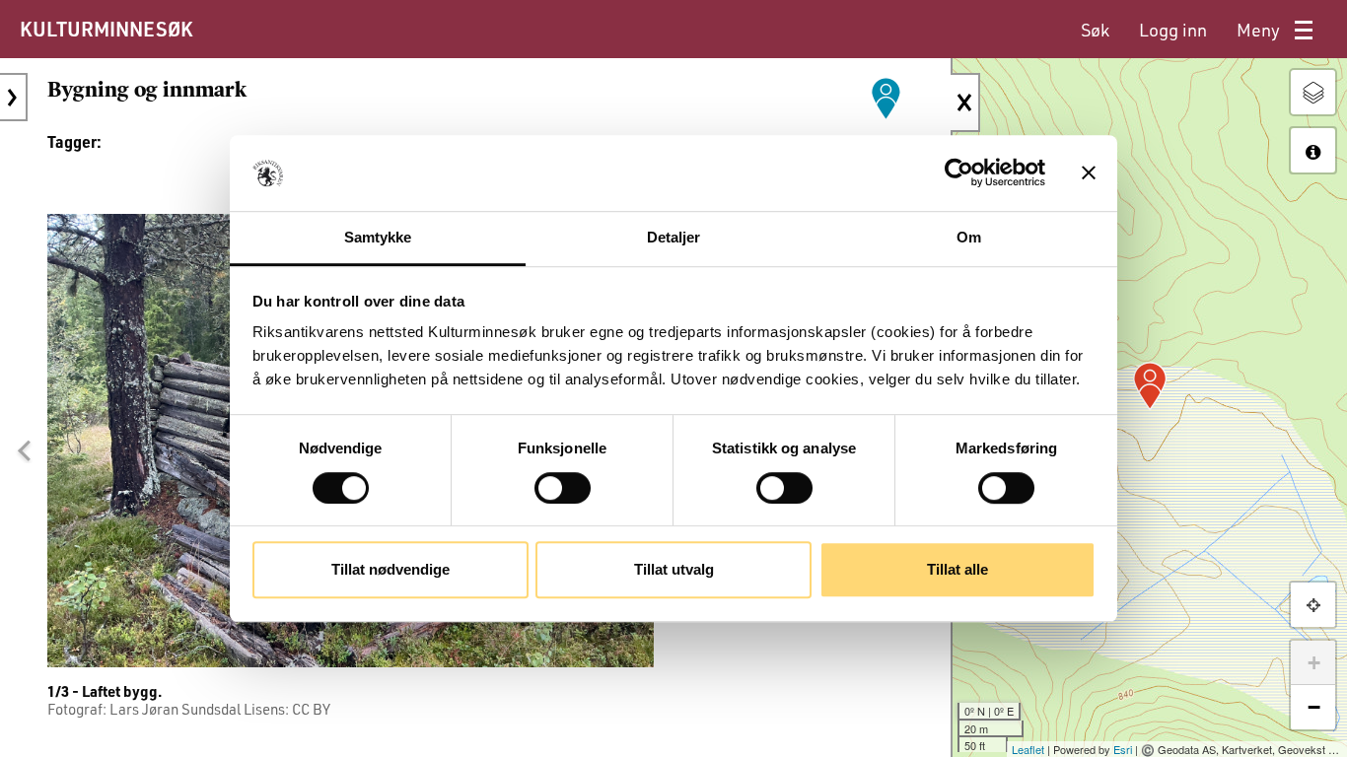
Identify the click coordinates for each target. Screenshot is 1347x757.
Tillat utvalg (674, 569)
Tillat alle (957, 569)
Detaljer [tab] (674, 237)
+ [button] (1314, 663)
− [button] (1314, 707)
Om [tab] (969, 237)
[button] (23, 450)
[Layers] (1313, 92)
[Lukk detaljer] (965, 102)
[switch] (562, 488)
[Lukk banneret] (1089, 173)
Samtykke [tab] (378, 237)
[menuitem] (1095, 30)
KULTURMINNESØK (106, 28)
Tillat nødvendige (390, 569)
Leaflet (1028, 749)
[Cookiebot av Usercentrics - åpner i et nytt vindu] (959, 173)
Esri (1122, 749)
